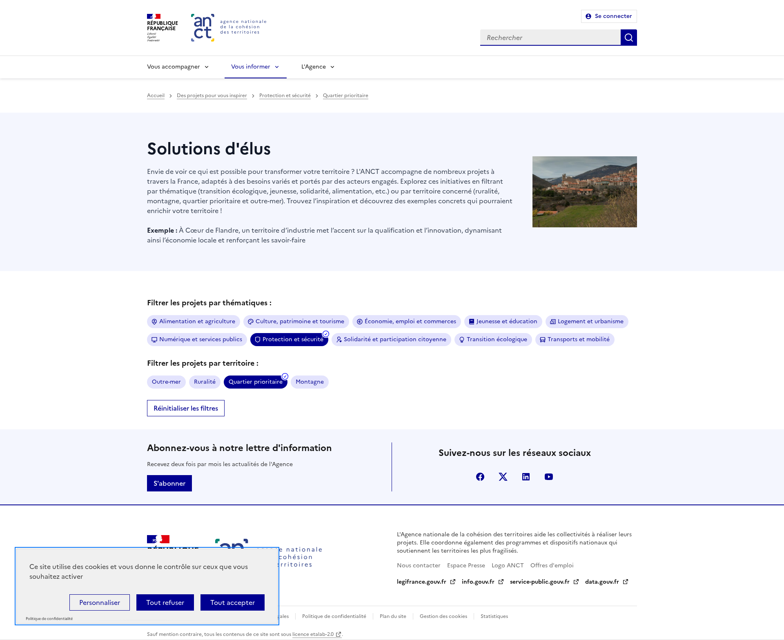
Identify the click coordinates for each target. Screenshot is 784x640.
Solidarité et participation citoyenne (395, 339)
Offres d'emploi (552, 565)
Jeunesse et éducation (507, 321)
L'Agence (313, 66)
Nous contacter (419, 565)
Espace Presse (466, 565)
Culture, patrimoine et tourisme (300, 321)
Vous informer (250, 66)
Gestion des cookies (443, 616)
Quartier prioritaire (345, 95)
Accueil (156, 95)
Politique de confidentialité (334, 616)
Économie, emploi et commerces (410, 321)
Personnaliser (99, 602)
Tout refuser (165, 602)
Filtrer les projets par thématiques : (209, 302)
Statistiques (494, 616)
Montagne (310, 382)
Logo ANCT (508, 565)
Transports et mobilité (579, 339)
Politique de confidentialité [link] (49, 619)
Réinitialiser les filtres (186, 408)
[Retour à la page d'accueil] (229, 28)
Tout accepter (232, 602)
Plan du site (393, 616)
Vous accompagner (173, 66)
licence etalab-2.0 (313, 634)
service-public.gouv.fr (540, 582)
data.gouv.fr (602, 582)
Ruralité (205, 382)
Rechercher (629, 37)
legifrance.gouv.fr (421, 582)
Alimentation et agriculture (197, 321)
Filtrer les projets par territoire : (202, 363)
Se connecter (613, 16)
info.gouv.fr (478, 582)
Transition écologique (497, 339)
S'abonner (169, 483)
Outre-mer (166, 382)
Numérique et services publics (200, 339)
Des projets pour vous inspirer (212, 95)
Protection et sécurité (285, 95)
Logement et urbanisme (591, 321)
